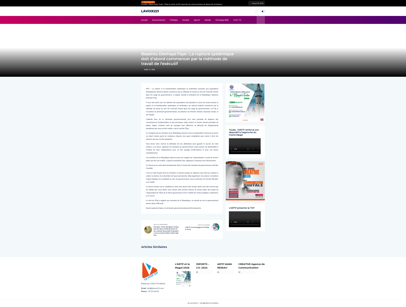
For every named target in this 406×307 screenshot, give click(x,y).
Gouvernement (158, 20)
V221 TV (237, 20)
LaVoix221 (150, 11)
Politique (174, 20)
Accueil (144, 20)
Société (185, 20)
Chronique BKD (222, 20)
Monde (208, 20)
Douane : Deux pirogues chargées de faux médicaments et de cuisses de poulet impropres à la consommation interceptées (166, 231)
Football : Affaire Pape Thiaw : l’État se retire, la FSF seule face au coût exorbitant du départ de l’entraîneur (181, 4)
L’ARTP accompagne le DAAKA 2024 (197, 228)
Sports (197, 20)
